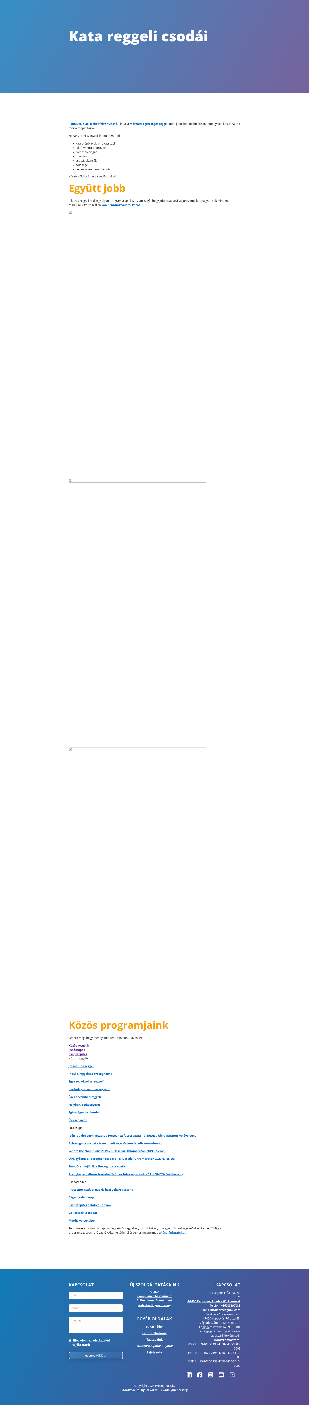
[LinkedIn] (189, 1375)
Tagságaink (154, 1340)
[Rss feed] (232, 1375)
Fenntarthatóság (154, 1333)
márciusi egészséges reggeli (149, 124)
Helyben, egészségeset (84, 1105)
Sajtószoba (154, 1352)
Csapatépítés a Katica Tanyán (90, 1205)
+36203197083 (230, 1306)
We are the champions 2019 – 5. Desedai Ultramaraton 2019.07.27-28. (117, 1151)
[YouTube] (221, 1375)
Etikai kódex (154, 1327)
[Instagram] (210, 1375)
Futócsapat (77, 1050)
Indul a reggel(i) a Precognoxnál (91, 1074)
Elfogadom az (91, 1342)
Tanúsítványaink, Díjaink (154, 1346)
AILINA (154, 1292)
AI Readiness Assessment (154, 1300)
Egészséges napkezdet (84, 1112)
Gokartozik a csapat (83, 1213)
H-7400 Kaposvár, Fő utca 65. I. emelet (213, 1301)
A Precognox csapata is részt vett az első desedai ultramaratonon (115, 1143)
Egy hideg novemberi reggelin (89, 1089)
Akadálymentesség (174, 1390)
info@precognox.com (225, 1310)
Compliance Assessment (154, 1296)
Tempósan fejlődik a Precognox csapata (97, 1166)
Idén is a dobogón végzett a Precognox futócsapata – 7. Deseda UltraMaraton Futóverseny (132, 1136)
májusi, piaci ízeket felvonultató (94, 124)
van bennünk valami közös (121, 205)
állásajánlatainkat (172, 1233)
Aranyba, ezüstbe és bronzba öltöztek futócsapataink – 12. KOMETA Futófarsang (126, 1174)
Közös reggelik (79, 1045)
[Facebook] (199, 1375)
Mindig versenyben (82, 1221)
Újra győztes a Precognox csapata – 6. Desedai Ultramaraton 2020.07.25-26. (122, 1159)
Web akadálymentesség (154, 1305)
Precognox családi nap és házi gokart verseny (101, 1190)
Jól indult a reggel (81, 1066)
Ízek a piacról (78, 1120)
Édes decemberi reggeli (85, 1097)
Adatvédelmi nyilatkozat (140, 1390)
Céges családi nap (81, 1197)
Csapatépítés (78, 1054)
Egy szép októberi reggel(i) (87, 1081)
